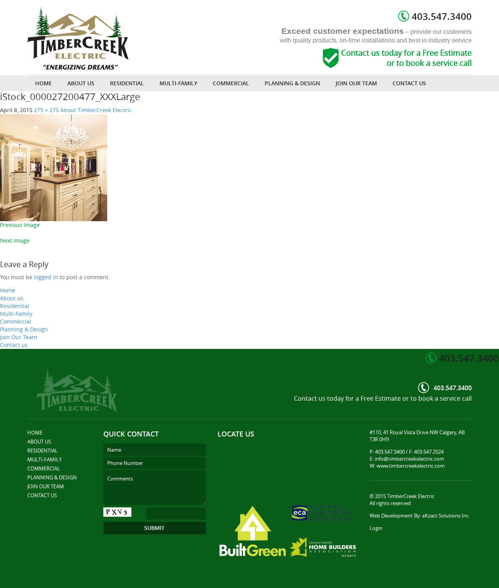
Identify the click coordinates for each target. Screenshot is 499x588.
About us (80, 83)
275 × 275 (46, 110)
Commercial (231, 83)
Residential (127, 83)
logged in (46, 277)
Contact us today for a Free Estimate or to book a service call (406, 58)
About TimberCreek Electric (96, 110)
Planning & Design (292, 83)
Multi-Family (178, 83)
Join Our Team (356, 83)
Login (376, 528)
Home (43, 83)
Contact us (409, 83)
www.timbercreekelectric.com (411, 465)
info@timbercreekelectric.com (409, 458)
